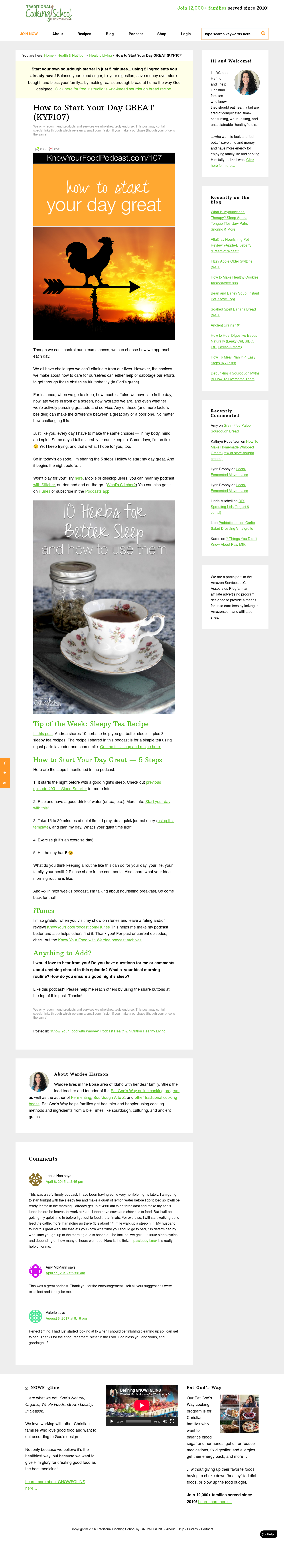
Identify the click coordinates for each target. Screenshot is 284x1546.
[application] (142, 1405)
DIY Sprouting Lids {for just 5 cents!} (230, 506)
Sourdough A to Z (109, 1097)
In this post (43, 733)
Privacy (192, 1528)
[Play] (112, 1421)
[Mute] (165, 1421)
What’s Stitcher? (121, 484)
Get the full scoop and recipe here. (130, 746)
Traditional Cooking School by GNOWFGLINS (49, 13)
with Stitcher (44, 484)
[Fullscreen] (172, 1421)
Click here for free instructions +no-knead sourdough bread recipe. (113, 89)
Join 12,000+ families (201, 8)
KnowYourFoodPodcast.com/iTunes (78, 927)
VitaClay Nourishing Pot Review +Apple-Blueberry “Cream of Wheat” (231, 245)
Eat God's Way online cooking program (145, 1090)
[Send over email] (5, 783)
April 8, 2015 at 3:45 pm (64, 1181)
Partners (207, 1528)
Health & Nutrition (71, 55)
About (170, 1528)
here (79, 478)
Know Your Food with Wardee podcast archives (100, 939)
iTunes (44, 491)
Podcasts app (97, 491)
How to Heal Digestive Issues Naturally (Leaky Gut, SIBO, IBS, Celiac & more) (234, 341)
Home (49, 55)
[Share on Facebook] (5, 763)
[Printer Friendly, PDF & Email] (47, 148)
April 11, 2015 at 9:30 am (65, 1272)
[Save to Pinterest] (5, 773)
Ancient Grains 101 (226, 325)
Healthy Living (100, 55)
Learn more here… (215, 1501)
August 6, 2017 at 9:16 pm (66, 1318)
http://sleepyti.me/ (143, 1240)
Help (181, 1528)
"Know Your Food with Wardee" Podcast (81, 1031)
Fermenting (81, 1097)
